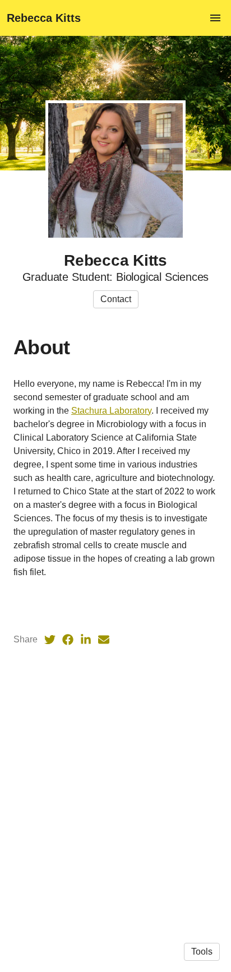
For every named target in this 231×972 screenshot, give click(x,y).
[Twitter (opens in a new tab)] (50, 639)
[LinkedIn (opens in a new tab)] (85, 639)
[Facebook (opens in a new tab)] (67, 639)
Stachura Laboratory (111, 410)
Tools (201, 951)
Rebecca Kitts (44, 18)
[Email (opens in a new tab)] (103, 639)
